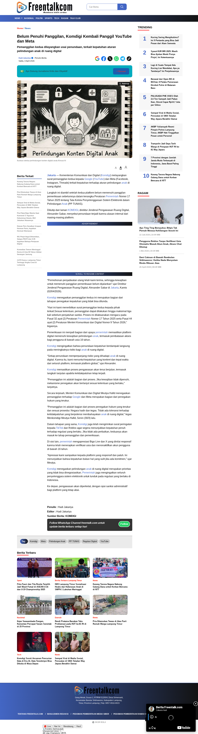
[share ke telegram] (123, 60)
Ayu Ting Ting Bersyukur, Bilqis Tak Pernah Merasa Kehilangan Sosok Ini (158, 229)
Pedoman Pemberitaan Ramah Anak (132, 714)
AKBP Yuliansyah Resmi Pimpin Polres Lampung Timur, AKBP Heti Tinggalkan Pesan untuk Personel (165, 131)
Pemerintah (112, 196)
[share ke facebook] (104, 60)
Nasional (29, 18)
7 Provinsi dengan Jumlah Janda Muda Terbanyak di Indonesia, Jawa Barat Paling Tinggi (165, 162)
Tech (56, 18)
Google (88, 179)
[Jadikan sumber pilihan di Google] (98, 60)
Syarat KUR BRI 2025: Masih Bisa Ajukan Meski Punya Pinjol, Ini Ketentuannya (164, 54)
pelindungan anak (57, 541)
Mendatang (68, 726)
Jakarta (51, 175)
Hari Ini (57, 726)
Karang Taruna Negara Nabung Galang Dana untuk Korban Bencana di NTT (165, 177)
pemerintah (101, 332)
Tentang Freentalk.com (30, 714)
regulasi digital (90, 541)
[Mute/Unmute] (155, 728)
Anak (64, 204)
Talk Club (75, 18)
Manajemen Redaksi (57, 714)
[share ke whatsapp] (117, 60)
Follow (124, 524)
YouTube (99, 179)
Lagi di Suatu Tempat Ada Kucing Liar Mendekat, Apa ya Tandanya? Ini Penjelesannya (165, 68)
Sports (48, 18)
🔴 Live (47, 726)
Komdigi (105, 175)
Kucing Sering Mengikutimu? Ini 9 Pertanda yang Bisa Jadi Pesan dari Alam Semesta (165, 40)
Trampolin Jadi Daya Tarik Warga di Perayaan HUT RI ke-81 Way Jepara (165, 146)
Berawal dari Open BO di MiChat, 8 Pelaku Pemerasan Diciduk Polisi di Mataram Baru (164, 83)
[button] (116, 168)
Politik (39, 18)
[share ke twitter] (111, 60)
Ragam (64, 18)
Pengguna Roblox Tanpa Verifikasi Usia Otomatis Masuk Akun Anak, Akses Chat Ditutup (160, 244)
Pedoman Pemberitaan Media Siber (91, 714)
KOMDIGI (73, 210)
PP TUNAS (74, 541)
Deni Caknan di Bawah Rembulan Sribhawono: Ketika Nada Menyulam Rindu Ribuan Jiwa (158, 260)
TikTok (59, 428)
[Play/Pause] (149, 728)
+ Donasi (121, 71)
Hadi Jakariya (25, 58)
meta (43, 541)
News (17, 18)
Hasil (78, 726)
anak (124, 182)
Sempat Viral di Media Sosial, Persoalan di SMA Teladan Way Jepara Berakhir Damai (165, 116)
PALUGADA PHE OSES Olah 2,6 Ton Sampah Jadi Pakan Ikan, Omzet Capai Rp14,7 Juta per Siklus (165, 100)
